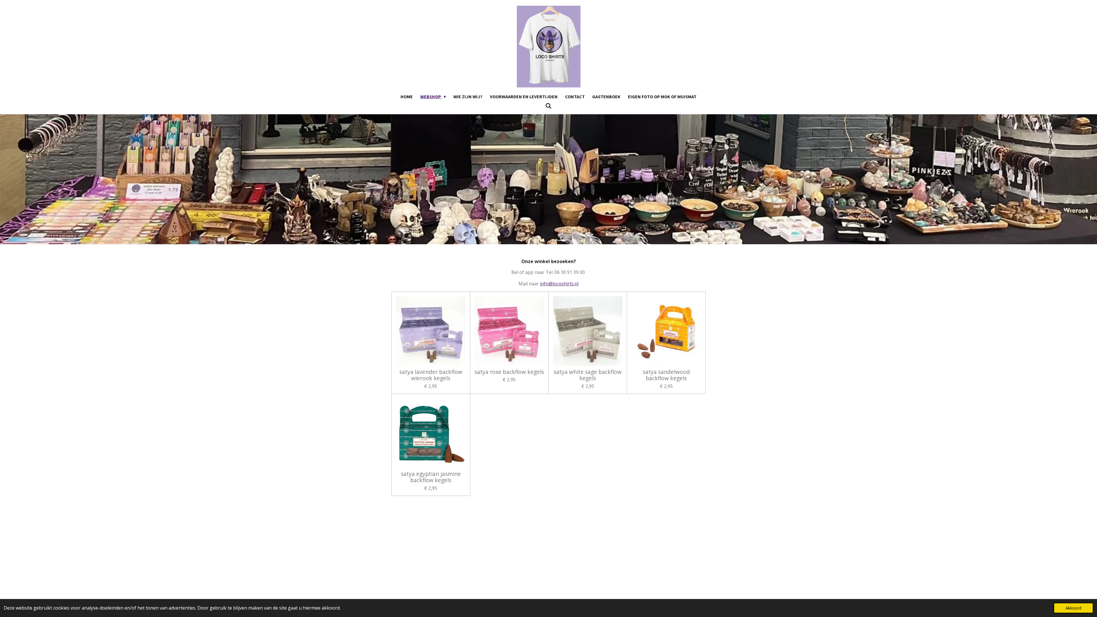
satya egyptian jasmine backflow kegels (431, 477)
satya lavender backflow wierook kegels (430, 375)
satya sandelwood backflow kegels (666, 375)
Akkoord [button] (1073, 608)
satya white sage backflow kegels (588, 375)
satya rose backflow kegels (509, 372)
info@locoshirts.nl (559, 284)
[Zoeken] (548, 105)
